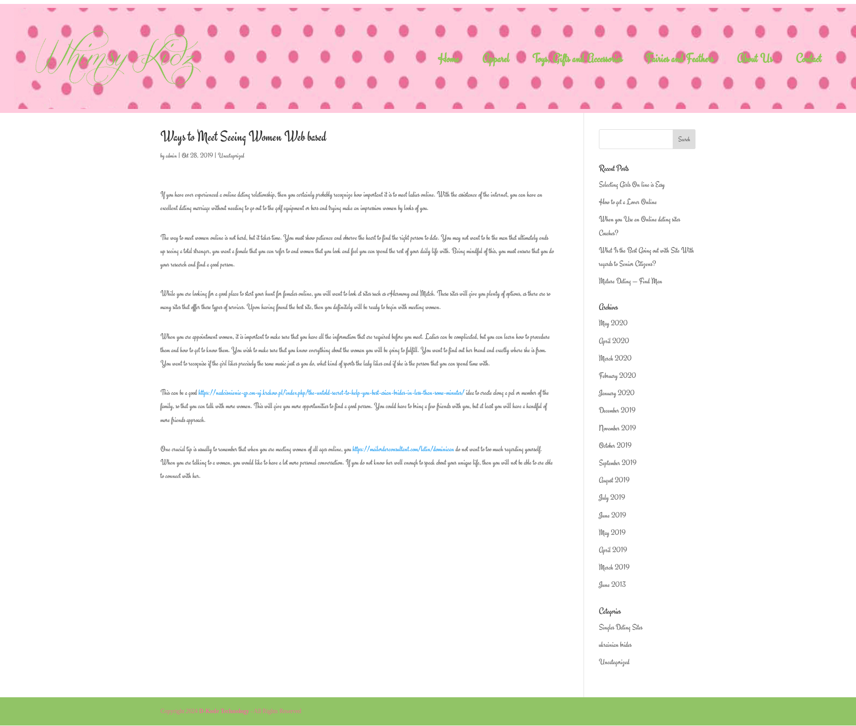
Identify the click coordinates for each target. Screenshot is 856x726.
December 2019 (617, 410)
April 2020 (614, 341)
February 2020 (617, 375)
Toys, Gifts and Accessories (578, 60)
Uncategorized (231, 155)
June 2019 (612, 515)
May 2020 (613, 323)
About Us (755, 60)
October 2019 (615, 445)
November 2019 (617, 428)
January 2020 (617, 393)
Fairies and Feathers (680, 60)
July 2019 (612, 497)
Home (448, 60)
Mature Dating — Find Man (630, 281)
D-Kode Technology (224, 711)
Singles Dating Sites (620, 627)
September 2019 (618, 462)
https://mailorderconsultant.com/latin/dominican (403, 449)
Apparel (495, 60)
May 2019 (612, 532)
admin (171, 155)
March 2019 (614, 567)
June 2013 (612, 584)
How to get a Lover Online (628, 202)
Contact (809, 60)
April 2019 (613, 550)
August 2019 (614, 480)
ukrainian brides (615, 644)
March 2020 (615, 358)
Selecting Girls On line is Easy (632, 184)
